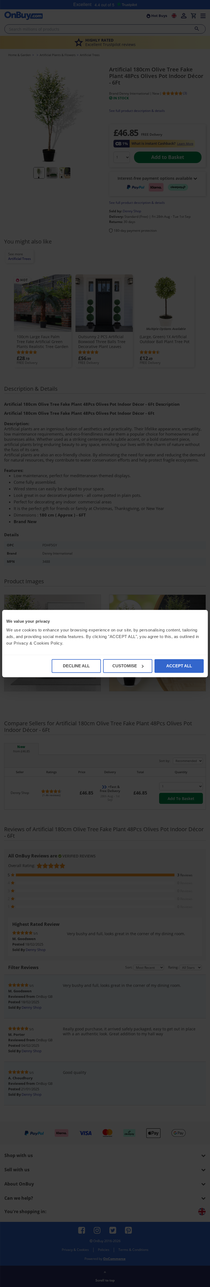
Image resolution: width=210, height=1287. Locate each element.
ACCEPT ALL (179, 665)
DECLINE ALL (76, 665)
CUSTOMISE (124, 665)
